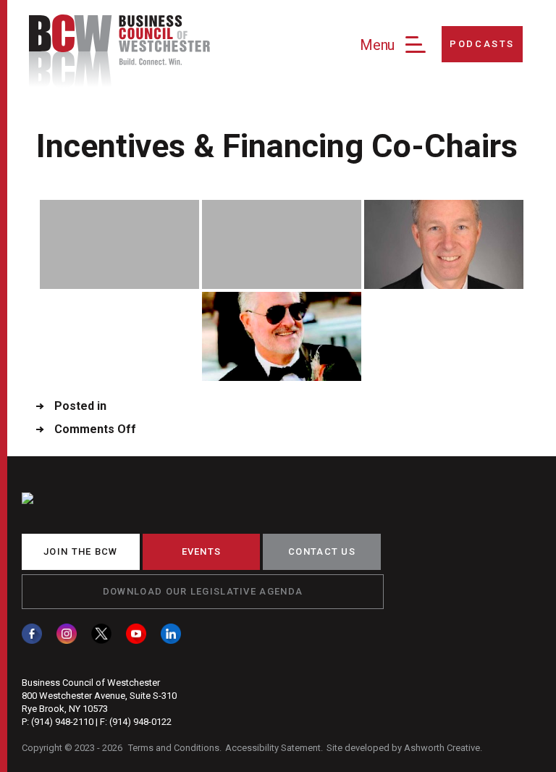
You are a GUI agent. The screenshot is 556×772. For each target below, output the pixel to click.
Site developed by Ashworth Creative (403, 747)
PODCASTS (482, 43)
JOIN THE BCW (80, 551)
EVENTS (202, 551)
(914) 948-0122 (140, 721)
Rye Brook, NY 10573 (65, 708)
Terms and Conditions (173, 747)
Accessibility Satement (273, 747)
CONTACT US (321, 551)
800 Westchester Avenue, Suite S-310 (99, 695)
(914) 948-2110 (62, 721)
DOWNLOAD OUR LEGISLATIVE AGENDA (203, 591)
